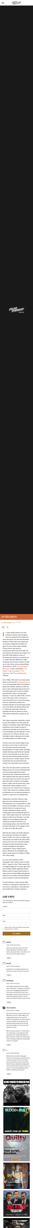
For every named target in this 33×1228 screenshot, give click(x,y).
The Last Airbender (20, 673)
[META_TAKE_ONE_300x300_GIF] (16, 1080)
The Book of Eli (23, 682)
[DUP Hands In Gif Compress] (16, 1163)
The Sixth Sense (22, 666)
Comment (5, 906)
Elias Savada (7, 623)
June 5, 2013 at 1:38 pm (12, 1010)
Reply (8, 958)
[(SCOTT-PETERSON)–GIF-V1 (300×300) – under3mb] (16, 1191)
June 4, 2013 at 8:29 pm (12, 1053)
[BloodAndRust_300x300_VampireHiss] (16, 1108)
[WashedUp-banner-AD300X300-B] (16, 1219)
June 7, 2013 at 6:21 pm (12, 983)
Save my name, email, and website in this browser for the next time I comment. (17, 928)
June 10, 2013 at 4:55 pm (13, 966)
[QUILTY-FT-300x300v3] (16, 1136)
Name (4, 915)
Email (4, 921)
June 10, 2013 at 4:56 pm (13, 945)
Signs (7, 669)
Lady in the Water (14, 671)
